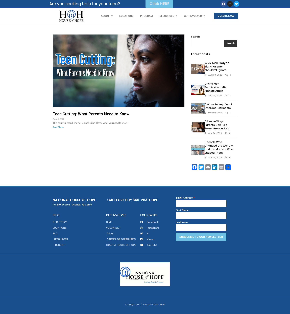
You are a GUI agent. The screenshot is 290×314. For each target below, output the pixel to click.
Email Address (185, 198)
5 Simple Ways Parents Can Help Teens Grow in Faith (217, 125)
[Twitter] (236, 4)
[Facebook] (223, 4)
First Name (182, 210)
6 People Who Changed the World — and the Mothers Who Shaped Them (219, 147)
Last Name (182, 222)
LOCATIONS (126, 16)
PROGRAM (146, 16)
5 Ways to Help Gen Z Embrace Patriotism (218, 106)
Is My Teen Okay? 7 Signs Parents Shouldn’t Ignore (217, 66)
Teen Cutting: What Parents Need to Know (91, 114)
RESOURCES (166, 16)
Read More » (58, 127)
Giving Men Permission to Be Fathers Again (215, 87)
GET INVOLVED (193, 16)
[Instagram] (230, 4)
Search (195, 36)
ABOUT (105, 16)
